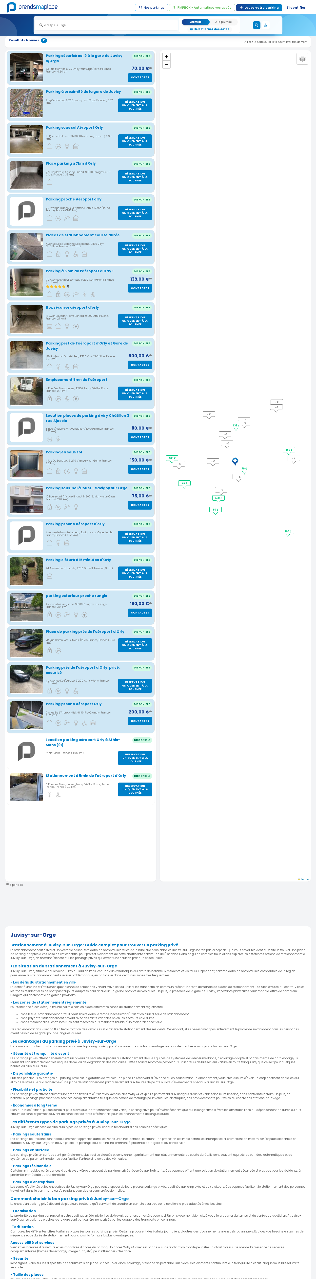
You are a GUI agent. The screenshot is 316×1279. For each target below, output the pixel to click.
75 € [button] (184, 483)
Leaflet (305, 879)
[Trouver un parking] (257, 25)
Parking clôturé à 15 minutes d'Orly (78, 559)
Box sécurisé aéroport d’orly (72, 307)
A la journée (223, 22)
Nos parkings (154, 7)
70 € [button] (244, 468)
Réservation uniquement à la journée (135, 105)
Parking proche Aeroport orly (73, 199)
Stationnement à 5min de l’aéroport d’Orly (86, 775)
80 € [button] (215, 509)
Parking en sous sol (64, 452)
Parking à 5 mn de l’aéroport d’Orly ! (80, 271)
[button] (235, 461)
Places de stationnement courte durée (83, 235)
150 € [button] (289, 449)
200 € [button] (288, 531)
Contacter (140, 77)
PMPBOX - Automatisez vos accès (204, 7)
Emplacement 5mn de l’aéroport (76, 379)
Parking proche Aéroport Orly (74, 703)
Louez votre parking (261, 7)
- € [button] (238, 476)
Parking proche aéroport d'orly (75, 523)
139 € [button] (236, 425)
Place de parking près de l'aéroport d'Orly (85, 631)
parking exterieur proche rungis (76, 595)
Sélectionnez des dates (211, 29)
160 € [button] (172, 458)
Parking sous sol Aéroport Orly (74, 127)
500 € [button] (218, 498)
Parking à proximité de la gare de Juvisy (83, 91)
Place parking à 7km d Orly (71, 163)
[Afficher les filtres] (266, 25)
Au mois (195, 22)
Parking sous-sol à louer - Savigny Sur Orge (87, 488)
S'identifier (296, 7)
